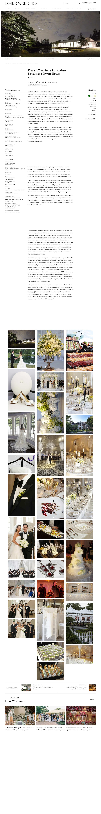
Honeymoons (69, 9)
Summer (94, 100)
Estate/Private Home (90, 118)
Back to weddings (9, 59)
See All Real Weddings (11, 688)
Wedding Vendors (29, 9)
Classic (94, 110)
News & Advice (43, 9)
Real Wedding (92, 114)
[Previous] (6, 34)
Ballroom (93, 106)
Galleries (17, 9)
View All (92, 699)
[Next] (95, 34)
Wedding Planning (56, 9)
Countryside (92, 104)
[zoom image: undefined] (21, 339)
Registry (80, 9)
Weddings (7, 9)
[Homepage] (21, 3)
